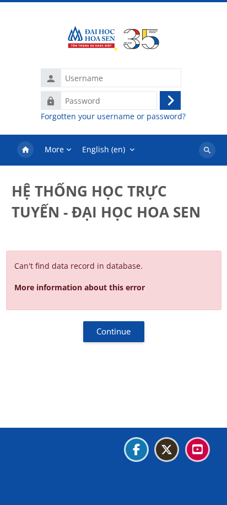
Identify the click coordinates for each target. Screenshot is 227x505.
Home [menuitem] (25, 150)
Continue (113, 331)
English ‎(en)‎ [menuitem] (103, 149)
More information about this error (79, 287)
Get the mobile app (52, 490)
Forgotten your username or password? (113, 116)
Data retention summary (62, 476)
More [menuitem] (54, 149)
